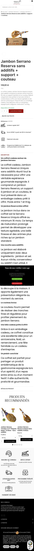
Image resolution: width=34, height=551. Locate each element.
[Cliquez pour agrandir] (4, 54)
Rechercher (31, 7)
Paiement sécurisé (8, 495)
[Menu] (2, 2)
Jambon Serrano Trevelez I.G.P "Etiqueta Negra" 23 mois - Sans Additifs (8, 429)
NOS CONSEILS (5, 502)
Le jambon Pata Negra (7, 505)
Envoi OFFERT (25, 460)
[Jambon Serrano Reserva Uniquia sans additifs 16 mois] (25, 415)
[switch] (30, 548)
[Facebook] (2, 515)
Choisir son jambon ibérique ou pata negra (12, 507)
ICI (17, 543)
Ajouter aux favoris (8, 116)
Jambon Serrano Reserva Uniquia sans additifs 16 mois (24, 428)
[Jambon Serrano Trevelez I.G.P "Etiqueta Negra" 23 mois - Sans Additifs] (9, 415)
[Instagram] (4, 515)
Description (5, 155)
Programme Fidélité (25, 479)
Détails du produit (7, 389)
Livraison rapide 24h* (9, 479)
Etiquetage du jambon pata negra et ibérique (13, 509)
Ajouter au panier (16, 111)
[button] (12, 444)
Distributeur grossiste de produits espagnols (12, 510)
